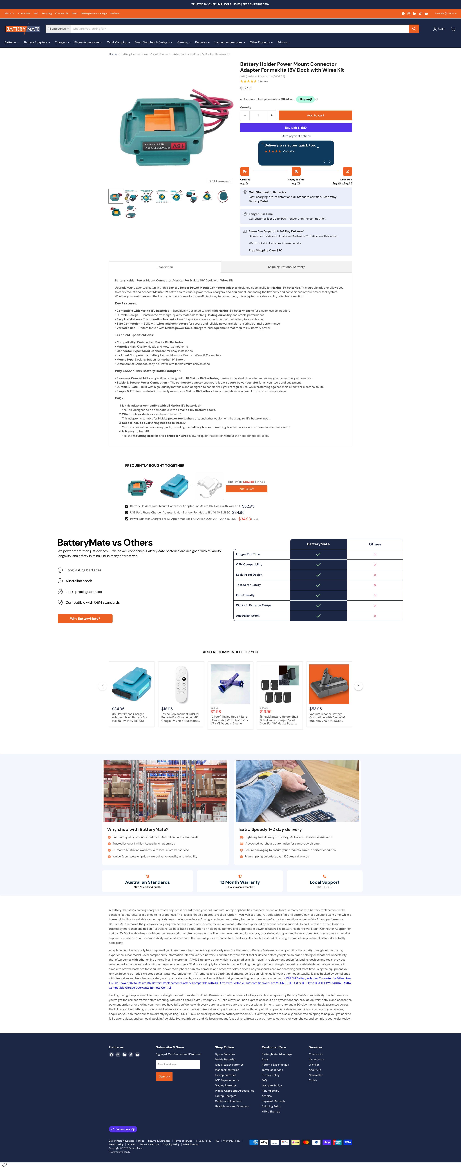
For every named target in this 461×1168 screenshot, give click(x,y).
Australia (444, 13)
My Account (316, 1059)
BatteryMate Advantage (94, 13)
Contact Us (24, 13)
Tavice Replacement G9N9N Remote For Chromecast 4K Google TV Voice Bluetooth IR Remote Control (180, 717)
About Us (10, 13)
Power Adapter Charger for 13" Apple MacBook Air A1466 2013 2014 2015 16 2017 (183, 519)
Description (164, 267)
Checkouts (316, 1054)
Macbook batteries (227, 1070)
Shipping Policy (271, 1106)
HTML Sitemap (271, 1111)
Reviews (114, 13)
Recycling (47, 13)
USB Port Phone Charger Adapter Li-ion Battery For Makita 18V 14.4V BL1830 (180, 512)
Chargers (61, 42)
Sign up (164, 1076)
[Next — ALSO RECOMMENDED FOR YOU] (358, 686)
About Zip (315, 1070)
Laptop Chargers (225, 1096)
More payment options (296, 136)
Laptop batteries (225, 1075)
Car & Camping (117, 42)
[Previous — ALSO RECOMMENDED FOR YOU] (102, 686)
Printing (283, 42)
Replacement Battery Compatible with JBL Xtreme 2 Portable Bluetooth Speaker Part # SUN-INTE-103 (230, 983)
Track (75, 13)
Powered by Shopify (119, 1151)
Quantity (245, 107)
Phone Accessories (87, 42)
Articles (267, 1096)
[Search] (414, 29)
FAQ (36, 13)
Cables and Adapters (228, 1101)
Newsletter (316, 1075)
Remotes (201, 42)
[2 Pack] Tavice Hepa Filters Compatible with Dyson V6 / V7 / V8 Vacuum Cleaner (229, 720)
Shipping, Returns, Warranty (286, 267)
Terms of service (272, 1070)
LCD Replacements (227, 1080)
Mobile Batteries (225, 1059)
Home (113, 54)
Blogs (265, 1059)
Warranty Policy (272, 1085)
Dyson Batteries (225, 1054)
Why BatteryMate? (85, 618)
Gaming (182, 42)
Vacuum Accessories (228, 42)
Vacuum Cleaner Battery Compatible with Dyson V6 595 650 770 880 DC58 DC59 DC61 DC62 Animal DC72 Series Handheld (327, 717)
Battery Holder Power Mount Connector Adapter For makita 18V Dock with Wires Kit (185, 506)
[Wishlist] (4, 1164)
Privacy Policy (270, 1075)
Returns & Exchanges (275, 1064)
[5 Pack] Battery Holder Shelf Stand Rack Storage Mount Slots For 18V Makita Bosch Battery (279, 720)
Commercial (61, 13)
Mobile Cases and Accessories (234, 1091)
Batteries (11, 42)
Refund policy (270, 1091)
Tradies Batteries (226, 1085)
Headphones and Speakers (232, 1106)
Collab (313, 1080)
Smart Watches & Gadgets (153, 42)
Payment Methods (273, 1101)
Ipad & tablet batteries (229, 1064)
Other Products (260, 42)
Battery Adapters (36, 42)
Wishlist (314, 1064)
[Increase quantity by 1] (271, 115)
